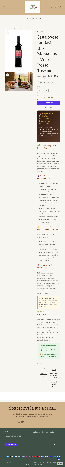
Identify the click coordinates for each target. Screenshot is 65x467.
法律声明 (33, 464)
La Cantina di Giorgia (17, 462)
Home (1, 28)
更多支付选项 (48, 107)
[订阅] (47, 422)
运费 (52, 83)
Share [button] (40, 363)
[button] (4, 7)
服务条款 (49, 462)
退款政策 (36, 462)
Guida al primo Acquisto (43, 432)
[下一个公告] (61, 18)
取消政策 (40, 464)
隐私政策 (42, 462)
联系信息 (27, 464)
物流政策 (55, 462)
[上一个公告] (3, 18)
